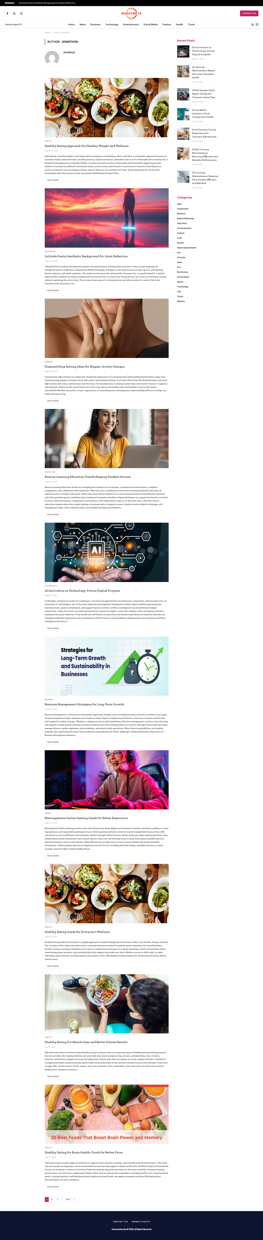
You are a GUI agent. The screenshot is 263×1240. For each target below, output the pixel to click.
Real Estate (182, 272)
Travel (191, 24)
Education (50, 251)
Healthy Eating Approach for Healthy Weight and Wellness (87, 146)
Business (95, 24)
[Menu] (257, 24)
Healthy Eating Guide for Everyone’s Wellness (77, 932)
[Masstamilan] (131, 13)
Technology (111, 24)
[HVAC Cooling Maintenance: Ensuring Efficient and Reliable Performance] (183, 153)
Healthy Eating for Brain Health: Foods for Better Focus (84, 1152)
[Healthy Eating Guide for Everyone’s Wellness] (107, 893)
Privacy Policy (141, 1221)
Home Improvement (186, 247)
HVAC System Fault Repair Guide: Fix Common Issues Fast (203, 94)
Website (181, 301)
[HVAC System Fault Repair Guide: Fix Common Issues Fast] (183, 94)
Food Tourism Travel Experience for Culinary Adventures (204, 133)
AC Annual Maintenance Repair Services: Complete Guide (203, 72)
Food (179, 238)
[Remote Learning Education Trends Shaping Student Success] (107, 438)
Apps (179, 203)
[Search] (252, 24)
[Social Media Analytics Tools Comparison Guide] (183, 114)
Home (71, 24)
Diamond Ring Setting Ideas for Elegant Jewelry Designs (85, 366)
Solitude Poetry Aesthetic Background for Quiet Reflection (47, 3)
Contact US (249, 13)
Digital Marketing (185, 218)
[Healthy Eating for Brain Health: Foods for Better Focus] (107, 1114)
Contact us (120, 1221)
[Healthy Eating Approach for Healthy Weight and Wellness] (107, 107)
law (179, 252)
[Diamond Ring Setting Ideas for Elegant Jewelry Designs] (107, 328)
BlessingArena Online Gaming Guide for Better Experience (86, 818)
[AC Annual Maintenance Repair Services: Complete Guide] (183, 71)
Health (179, 24)
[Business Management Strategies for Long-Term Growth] (107, 666)
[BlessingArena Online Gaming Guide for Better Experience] (107, 779)
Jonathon (69, 52)
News (83, 24)
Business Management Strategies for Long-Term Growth (84, 704)
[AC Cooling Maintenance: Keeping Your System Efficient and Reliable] (183, 177)
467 (68, 1199)
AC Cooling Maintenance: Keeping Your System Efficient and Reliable (205, 177)
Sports (180, 281)
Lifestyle (181, 257)
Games (48, 813)
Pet (179, 267)
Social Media (151, 24)
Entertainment (131, 24)
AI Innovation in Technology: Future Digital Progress (82, 590)
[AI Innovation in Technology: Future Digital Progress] (107, 552)
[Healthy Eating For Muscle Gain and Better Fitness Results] (107, 1003)
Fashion (167, 24)
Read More (53, 180)
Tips (179, 291)
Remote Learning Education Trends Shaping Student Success (88, 477)
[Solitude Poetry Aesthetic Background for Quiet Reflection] (107, 217)
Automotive (183, 208)
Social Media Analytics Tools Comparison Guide (202, 113)
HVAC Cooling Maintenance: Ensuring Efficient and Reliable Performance (205, 154)
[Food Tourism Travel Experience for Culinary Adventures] (183, 134)
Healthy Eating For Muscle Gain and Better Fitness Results (86, 1042)
